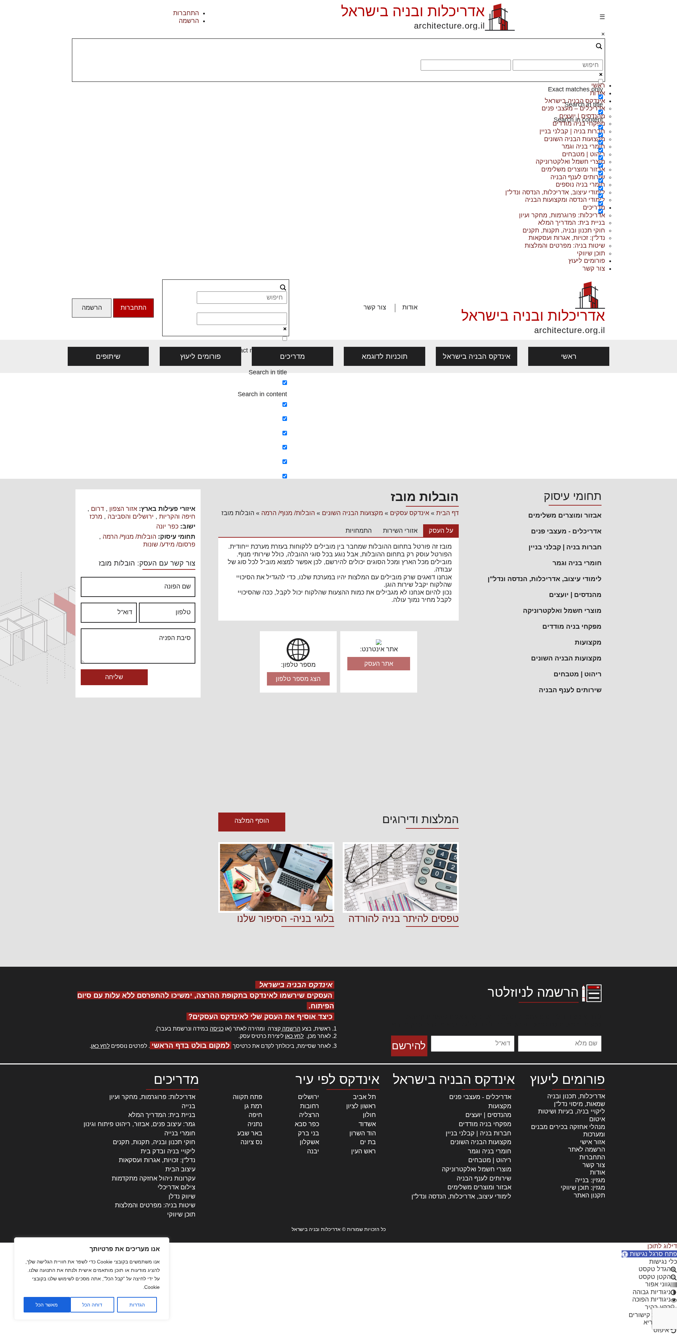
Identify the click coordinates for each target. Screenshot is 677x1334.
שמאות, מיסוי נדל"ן (579, 1103)
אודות (409, 307)
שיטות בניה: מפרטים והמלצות (565, 245)
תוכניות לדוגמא (385, 356)
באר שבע (249, 1133)
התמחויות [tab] (359, 530)
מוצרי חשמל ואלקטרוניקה (562, 610)
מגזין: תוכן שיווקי (583, 1187)
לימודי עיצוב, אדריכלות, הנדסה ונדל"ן (545, 579)
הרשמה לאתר (586, 1149)
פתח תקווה (247, 1096)
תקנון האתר (589, 1195)
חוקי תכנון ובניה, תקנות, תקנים (564, 230)
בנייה (188, 1106)
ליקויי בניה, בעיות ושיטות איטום (571, 1115)
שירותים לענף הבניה (570, 690)
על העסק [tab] (441, 530)
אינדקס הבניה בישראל (477, 356)
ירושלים (308, 1096)
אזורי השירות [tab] (400, 530)
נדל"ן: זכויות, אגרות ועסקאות (567, 237)
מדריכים (292, 356)
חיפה (255, 1114)
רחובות (309, 1106)
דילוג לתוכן (662, 1246)
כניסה (217, 1029)
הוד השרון (362, 1133)
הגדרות (137, 1305)
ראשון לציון (361, 1106)
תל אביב (364, 1096)
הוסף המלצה (251, 820)
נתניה (255, 1124)
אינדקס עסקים (409, 513)
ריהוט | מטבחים (578, 674)
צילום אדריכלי (176, 1187)
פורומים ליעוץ (586, 260)
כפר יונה (167, 526)
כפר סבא (307, 1124)
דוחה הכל (92, 1305)
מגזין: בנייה (590, 1180)
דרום (97, 508)
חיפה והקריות (177, 516)
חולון (369, 1114)
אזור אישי (592, 1142)
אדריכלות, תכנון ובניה (576, 1096)
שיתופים (108, 356)
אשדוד (367, 1124)
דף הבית (447, 513)
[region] (91, 1278)
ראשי (569, 356)
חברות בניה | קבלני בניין (565, 547)
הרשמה (189, 20)
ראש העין (363, 1151)
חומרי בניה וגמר (577, 563)
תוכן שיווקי (591, 253)
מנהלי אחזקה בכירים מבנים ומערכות (568, 1130)
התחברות (186, 13)
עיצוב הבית (180, 1169)
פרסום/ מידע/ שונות (169, 544)
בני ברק (308, 1133)
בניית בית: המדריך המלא (571, 222)
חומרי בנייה (179, 1133)
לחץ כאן (294, 1036)
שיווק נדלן (182, 1196)
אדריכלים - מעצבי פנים (566, 531)
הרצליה (309, 1114)
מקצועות (588, 642)
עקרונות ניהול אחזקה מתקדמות (153, 1178)
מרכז (96, 516)
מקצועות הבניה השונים (566, 658)
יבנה (313, 1151)
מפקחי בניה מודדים (572, 626)
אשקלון (309, 1142)
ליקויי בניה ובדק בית (168, 1151)
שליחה (114, 677)
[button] (649, 1253)
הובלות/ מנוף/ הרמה (288, 513)
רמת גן (253, 1106)
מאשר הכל (47, 1305)
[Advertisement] (338, 425)
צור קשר (594, 268)
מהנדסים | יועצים (575, 594)
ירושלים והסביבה (131, 516)
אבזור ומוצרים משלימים (565, 515)
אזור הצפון (123, 508)
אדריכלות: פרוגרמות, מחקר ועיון (152, 1096)
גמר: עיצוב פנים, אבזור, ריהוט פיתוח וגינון (139, 1124)
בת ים (368, 1142)
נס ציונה (251, 1142)
